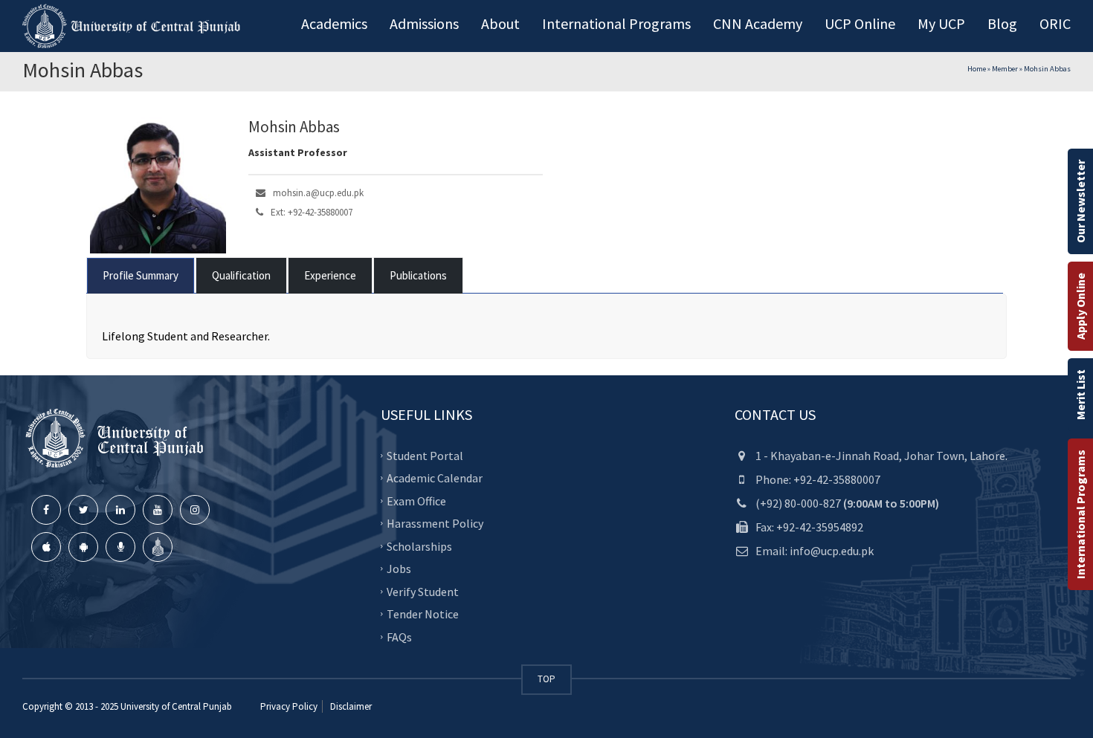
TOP (546, 679)
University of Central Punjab (176, 706)
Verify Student (423, 591)
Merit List (1080, 394)
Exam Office (416, 500)
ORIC (1055, 23)
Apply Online (1080, 306)
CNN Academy (757, 23)
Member (1005, 69)
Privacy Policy (288, 706)
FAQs (399, 636)
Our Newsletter (1080, 201)
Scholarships (419, 546)
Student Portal (425, 455)
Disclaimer (350, 706)
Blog (1002, 23)
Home (976, 69)
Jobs (399, 568)
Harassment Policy (435, 523)
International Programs (1080, 514)
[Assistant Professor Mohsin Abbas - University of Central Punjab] (133, 26)
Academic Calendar (435, 477)
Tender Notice (423, 613)
